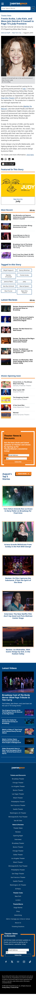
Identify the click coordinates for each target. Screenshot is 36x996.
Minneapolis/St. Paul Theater (18, 817)
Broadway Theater (18, 779)
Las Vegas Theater (18, 794)
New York (18, 896)
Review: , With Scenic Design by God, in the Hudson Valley (18, 651)
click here (30, 155)
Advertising (18, 915)
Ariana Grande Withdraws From (18, 545)
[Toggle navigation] (1, 3)
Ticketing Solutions (18, 926)
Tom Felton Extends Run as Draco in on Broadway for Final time (18, 511)
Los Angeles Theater (18, 786)
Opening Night (18, 836)
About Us (18, 923)
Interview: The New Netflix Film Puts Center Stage (18, 616)
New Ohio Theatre (8, 98)
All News (18, 889)
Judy (24, 89)
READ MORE (22, 474)
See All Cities (18, 820)
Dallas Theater (18, 855)
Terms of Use (14, 987)
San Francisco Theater (18, 805)
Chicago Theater (18, 783)
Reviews (18, 832)
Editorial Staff (5, 33)
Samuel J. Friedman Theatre (22, 386)
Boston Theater (18, 790)
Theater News (6, 15)
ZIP (5, 458)
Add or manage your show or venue (18, 919)
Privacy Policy (6, 987)
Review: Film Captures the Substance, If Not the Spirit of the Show (18, 580)
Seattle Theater (18, 809)
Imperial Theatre (18, 392)
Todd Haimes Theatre (20, 399)
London (18, 900)
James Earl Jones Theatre (21, 415)
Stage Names (18, 907)
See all (32, 210)
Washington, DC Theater (18, 813)
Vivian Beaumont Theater (21, 407)
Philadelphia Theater (18, 802)
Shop (18, 911)
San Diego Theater (18, 874)
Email (6, 455)
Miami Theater (18, 798)
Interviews (18, 839)
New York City (16, 33)
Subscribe (18, 462)
